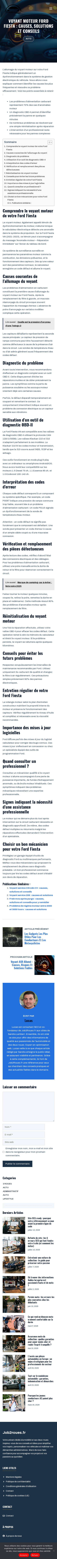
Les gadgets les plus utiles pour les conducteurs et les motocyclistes (36, 938)
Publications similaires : (22, 203)
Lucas (29, 1020)
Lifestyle (8, 1199)
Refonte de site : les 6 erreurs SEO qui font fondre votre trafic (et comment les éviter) (41, 1242)
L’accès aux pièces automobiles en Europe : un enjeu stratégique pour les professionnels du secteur (40, 1360)
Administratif (10, 1191)
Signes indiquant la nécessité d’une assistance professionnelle (24, 191)
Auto (28, 39)
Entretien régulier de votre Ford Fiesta (24, 180)
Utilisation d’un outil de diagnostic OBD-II (26, 160)
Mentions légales (14, 1477)
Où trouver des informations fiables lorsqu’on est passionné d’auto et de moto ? (41, 1281)
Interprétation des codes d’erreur (21, 163)
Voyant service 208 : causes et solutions (31, 895)
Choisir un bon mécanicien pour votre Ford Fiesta (27, 198)
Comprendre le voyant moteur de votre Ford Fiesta (26, 148)
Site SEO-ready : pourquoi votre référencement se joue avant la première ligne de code (41, 1222)
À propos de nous (14, 1536)
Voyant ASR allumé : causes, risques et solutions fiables (21, 965)
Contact (10, 1491)
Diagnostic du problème (17, 156)
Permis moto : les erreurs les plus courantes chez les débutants (41, 1299)
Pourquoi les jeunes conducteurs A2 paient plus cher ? (40, 1398)
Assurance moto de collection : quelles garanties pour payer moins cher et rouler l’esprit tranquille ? (41, 1340)
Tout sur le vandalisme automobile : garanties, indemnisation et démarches (40, 1378)
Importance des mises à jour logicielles (25, 183)
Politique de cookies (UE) (17, 1495)
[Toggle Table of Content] (49, 142)
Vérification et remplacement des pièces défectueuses (25, 168)
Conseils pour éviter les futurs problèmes (25, 176)
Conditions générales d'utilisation (21, 1486)
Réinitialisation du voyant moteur (22, 173)
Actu (6, 1187)
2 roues (7, 1184)
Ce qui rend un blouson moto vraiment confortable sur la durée (40, 1319)
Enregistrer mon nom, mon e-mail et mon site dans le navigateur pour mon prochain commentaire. (29, 1152)
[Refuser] (53, 1550)
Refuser (35, 1555)
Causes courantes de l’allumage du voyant (26, 153)
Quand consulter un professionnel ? (24, 187)
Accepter (24, 1555)
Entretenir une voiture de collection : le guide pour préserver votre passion (39, 1260)
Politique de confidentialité (18, 1481)
